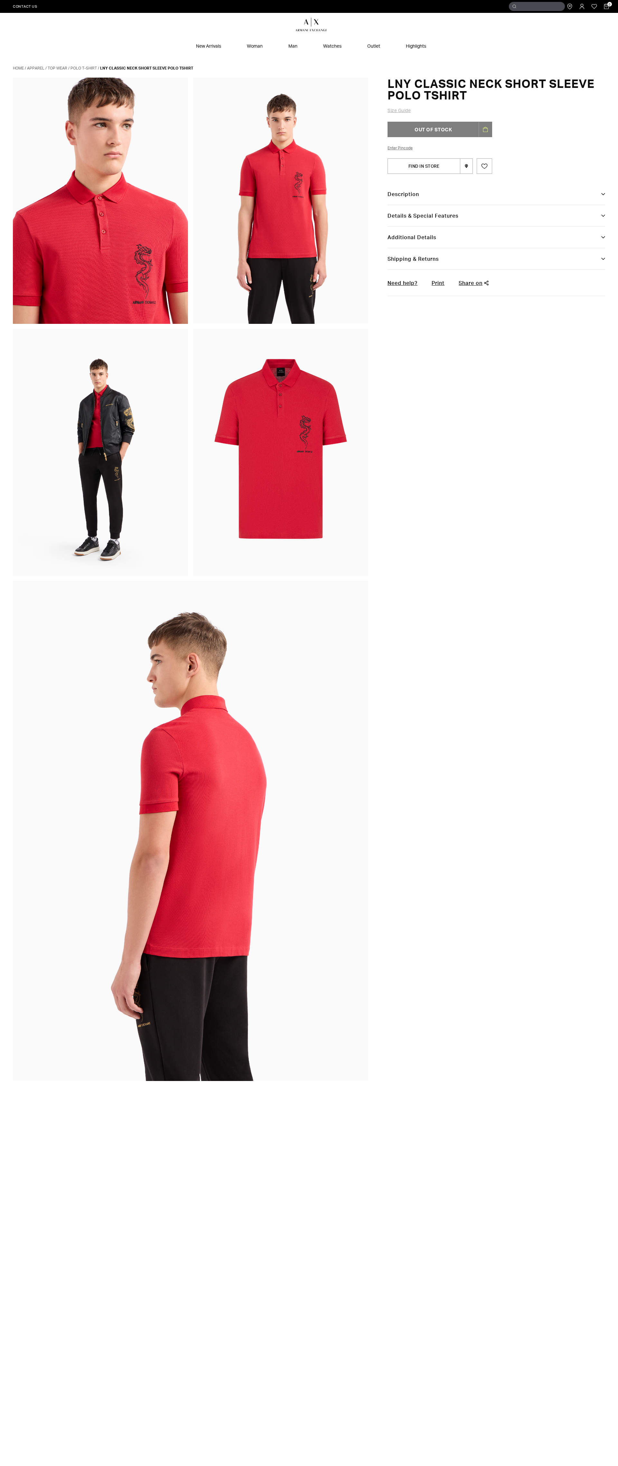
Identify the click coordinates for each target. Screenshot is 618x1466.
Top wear (57, 68)
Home (18, 68)
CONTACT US (25, 6)
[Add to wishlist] (484, 166)
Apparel (35, 68)
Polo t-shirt (83, 68)
